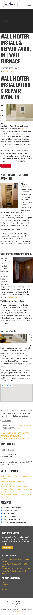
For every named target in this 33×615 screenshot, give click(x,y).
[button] (30, 4)
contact (13, 161)
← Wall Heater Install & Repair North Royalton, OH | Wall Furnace (14, 434)
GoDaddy (19, 611)
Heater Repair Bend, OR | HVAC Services (16, 569)
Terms (16, 606)
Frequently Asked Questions (16, 602)
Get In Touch (7, 548)
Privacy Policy (16, 604)
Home (4, 582)
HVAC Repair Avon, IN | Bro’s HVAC (14, 486)
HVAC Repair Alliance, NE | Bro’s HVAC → (18, 438)
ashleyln (7, 71)
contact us (13, 297)
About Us (5, 584)
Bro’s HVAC (25, 129)
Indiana (14, 425)
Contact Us (5, 589)
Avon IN (18, 428)
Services (4, 587)
